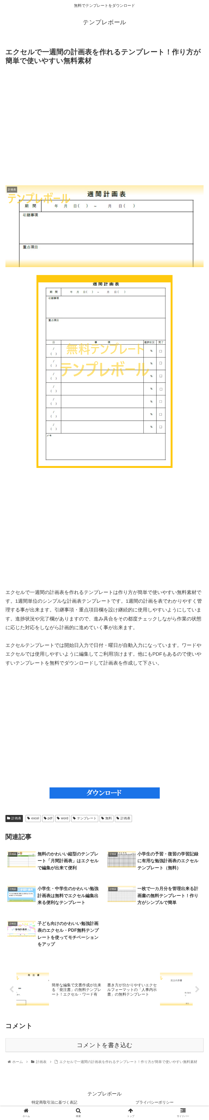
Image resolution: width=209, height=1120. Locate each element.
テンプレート (87, 818)
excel (35, 818)
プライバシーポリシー (155, 1102)
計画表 (16, 818)
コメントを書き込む (105, 1045)
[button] (193, 702)
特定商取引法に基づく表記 (54, 1102)
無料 (108, 818)
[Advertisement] (104, 125)
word (64, 818)
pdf (50, 818)
